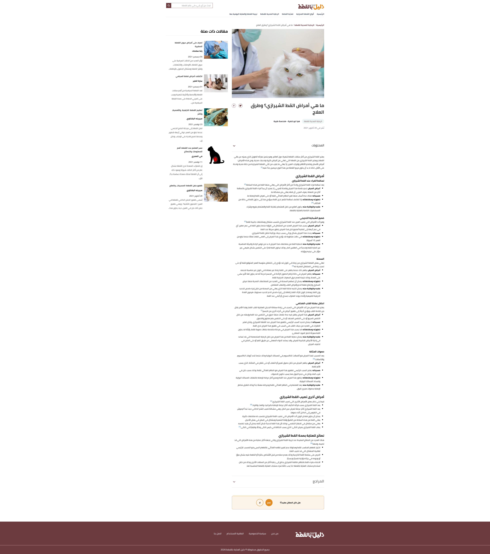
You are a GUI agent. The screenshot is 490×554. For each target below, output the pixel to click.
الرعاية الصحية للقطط (269, 14)
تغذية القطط (287, 14)
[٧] (314, 358)
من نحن (274, 533)
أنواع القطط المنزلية (305, 14)
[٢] (245, 184)
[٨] (271, 400)
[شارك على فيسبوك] (234, 106)
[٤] (245, 221)
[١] (261, 167)
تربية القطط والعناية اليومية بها (243, 14)
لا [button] (259, 502)
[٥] (293, 265)
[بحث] (168, 5)
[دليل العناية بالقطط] (311, 5)
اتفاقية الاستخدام (235, 533)
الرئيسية (320, 14)
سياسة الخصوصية (257, 533)
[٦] (261, 310)
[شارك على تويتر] (240, 106)
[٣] (312, 202)
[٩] (251, 404)
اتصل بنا (218, 533)
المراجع (318, 481)
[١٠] (240, 426)
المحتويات (318, 145)
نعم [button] (269, 502)
